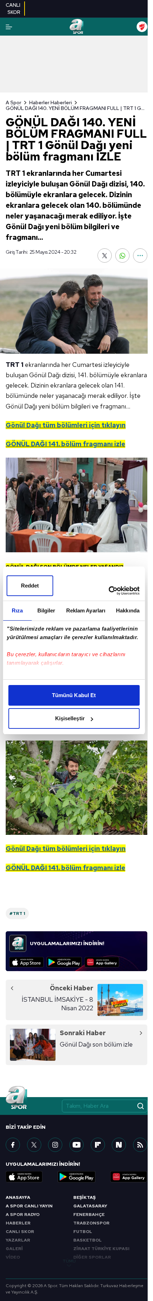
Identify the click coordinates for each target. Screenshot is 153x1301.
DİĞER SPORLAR (92, 1257)
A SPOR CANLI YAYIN (29, 1206)
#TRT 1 (17, 913)
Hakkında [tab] (127, 610)
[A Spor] (76, 27)
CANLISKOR (13, 8)
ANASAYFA (18, 1197)
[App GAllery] (102, 962)
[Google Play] (64, 962)
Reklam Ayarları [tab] (86, 610)
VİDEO (13, 1257)
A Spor (13, 102)
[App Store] (26, 962)
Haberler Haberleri (50, 102)
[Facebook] (13, 1145)
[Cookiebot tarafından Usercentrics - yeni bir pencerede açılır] (108, 590)
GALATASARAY (90, 1206)
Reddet (30, 586)
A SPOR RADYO (22, 1214)
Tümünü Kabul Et (74, 695)
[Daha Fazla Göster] (140, 255)
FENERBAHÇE (89, 1214)
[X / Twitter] (34, 1145)
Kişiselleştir (70, 718)
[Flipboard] (98, 1145)
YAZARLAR (18, 1240)
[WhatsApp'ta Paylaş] (122, 255)
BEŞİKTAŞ (84, 1197)
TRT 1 (14, 364)
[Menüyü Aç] (9, 27)
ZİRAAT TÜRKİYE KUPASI (101, 1249)
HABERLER (18, 1223)
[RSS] (140, 1145)
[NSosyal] (119, 1145)
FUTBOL (82, 1231)
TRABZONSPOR (91, 1223)
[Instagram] (55, 1145)
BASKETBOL (87, 1240)
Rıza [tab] (17, 610)
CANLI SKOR (20, 1231)
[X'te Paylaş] (104, 255)
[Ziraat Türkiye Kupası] (142, 26)
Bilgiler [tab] (46, 610)
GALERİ (14, 1249)
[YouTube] (76, 1145)
